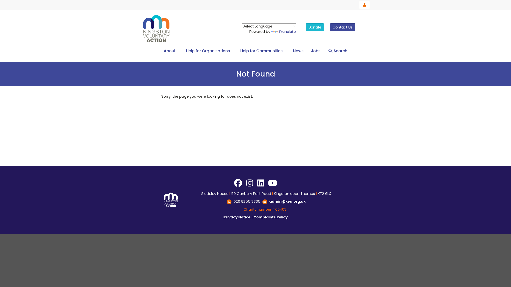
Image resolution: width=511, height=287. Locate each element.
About (170, 51)
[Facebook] (238, 183)
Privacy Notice (237, 217)
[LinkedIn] (260, 183)
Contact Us (343, 27)
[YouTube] (272, 183)
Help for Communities (262, 51)
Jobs (316, 51)
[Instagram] (249, 183)
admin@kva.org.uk (287, 201)
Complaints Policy (271, 217)
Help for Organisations (208, 51)
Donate (314, 27)
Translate (287, 31)
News (298, 51)
